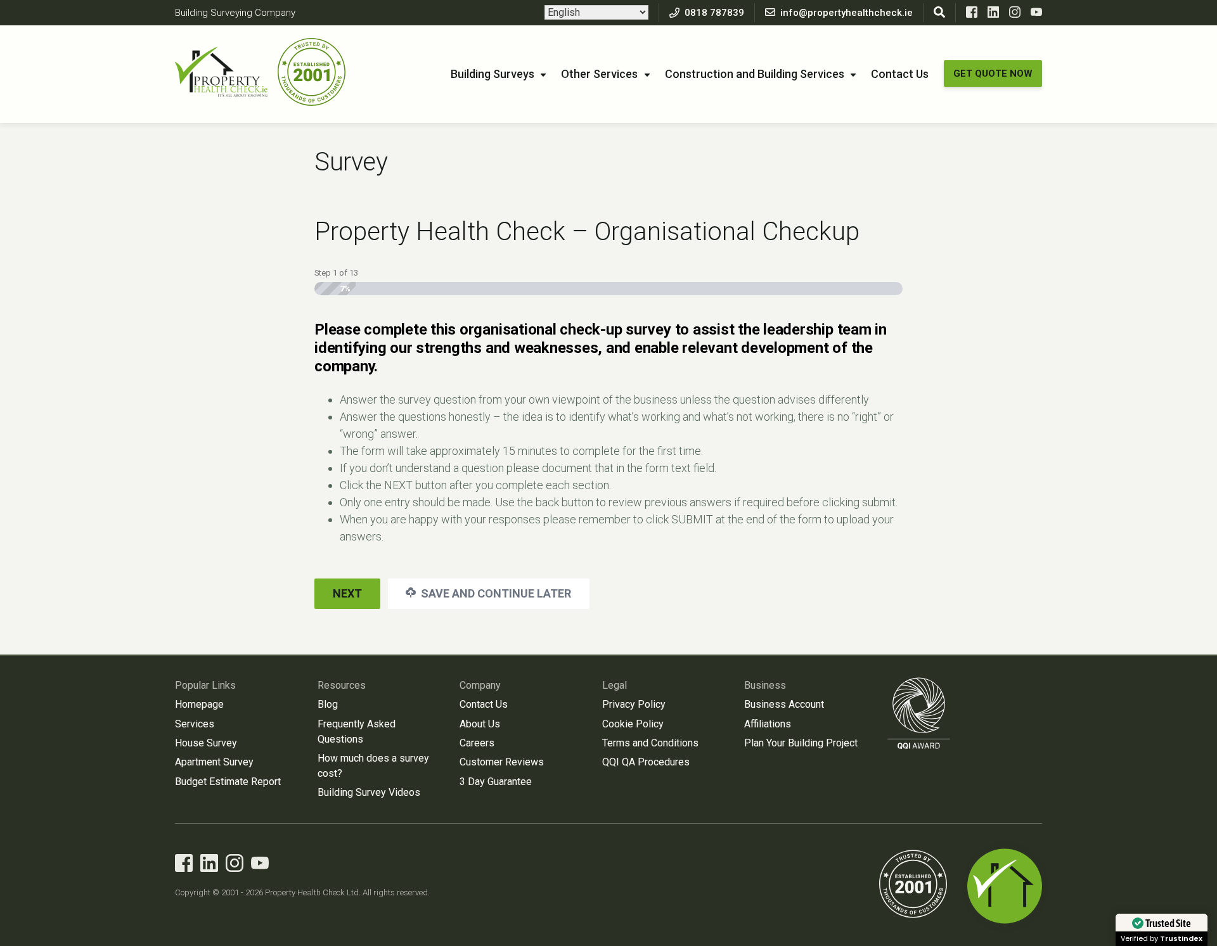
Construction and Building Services (754, 73)
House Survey (206, 743)
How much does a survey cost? (373, 765)
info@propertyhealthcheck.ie (846, 12)
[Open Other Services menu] (647, 75)
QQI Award (919, 713)
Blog (328, 704)
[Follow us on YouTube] (1036, 15)
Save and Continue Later (494, 593)
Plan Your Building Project (801, 743)
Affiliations (767, 724)
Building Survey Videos (369, 792)
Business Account (784, 704)
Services (194, 724)
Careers (477, 743)
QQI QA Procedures (646, 762)
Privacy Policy (634, 704)
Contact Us (900, 73)
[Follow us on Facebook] (971, 15)
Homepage (199, 704)
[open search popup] (939, 12)
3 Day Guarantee (496, 782)
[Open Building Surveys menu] (543, 75)
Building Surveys (492, 73)
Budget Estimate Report (228, 782)
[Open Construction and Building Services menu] (853, 75)
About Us (480, 724)
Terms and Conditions (650, 743)
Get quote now (993, 73)
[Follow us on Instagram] (1015, 15)
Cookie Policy (633, 724)
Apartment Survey (214, 762)
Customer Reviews (502, 762)
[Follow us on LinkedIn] (993, 15)
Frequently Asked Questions (357, 731)
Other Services (599, 73)
